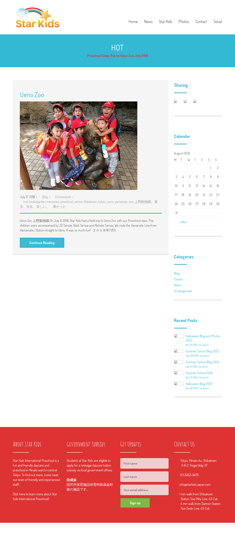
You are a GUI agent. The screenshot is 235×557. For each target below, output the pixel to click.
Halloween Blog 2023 (199, 384)
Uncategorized (183, 291)
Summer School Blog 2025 (202, 351)
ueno (110, 202)
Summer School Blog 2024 (202, 362)
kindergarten (37, 202)
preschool (67, 202)
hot (26, 202)
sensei (78, 202)
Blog (45, 197)
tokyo (102, 202)
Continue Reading (42, 243)
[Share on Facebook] (178, 104)
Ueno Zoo (32, 94)
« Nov (183, 222)
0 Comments (63, 197)
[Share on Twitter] (188, 104)
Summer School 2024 (199, 373)
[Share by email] (198, 104)
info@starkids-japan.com (195, 484)
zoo (131, 202)
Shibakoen (90, 202)
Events (178, 279)
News (177, 285)
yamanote (121, 202)
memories (53, 202)
